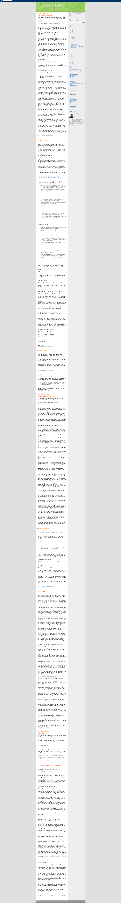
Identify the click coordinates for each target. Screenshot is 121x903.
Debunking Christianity (73, 85)
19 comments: (51, 727)
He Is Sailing (72, 81)
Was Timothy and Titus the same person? (46, 140)
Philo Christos (72, 77)
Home (52, 895)
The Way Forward (73, 71)
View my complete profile (72, 125)
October (72, 39)
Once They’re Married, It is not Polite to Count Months (49, 765)
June (71, 55)
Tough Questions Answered (74, 69)
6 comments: (51, 346)
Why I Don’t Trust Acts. (45, 159)
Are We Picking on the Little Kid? (45, 15)
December (72, 37)
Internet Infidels (72, 101)
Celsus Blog (72, 86)
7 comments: (51, 370)
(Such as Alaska (58, 682)
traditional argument (47, 619)
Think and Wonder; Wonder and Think (76, 70)
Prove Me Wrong (73, 75)
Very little (40, 301)
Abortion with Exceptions (43, 591)
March (72, 58)
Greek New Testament (73, 100)
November (72, 38)
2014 (71, 29)
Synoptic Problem (73, 106)
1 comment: (51, 135)
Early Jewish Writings (73, 99)
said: (64, 379)
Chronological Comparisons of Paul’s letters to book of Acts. (49, 177)
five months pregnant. (56, 769)
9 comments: (51, 586)
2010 (71, 33)
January (72, 61)
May (71, 56)
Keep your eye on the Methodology (45, 376)
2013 (71, 30)
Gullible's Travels (73, 82)
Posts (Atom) (44, 897)
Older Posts (64, 895)
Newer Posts (39, 895)
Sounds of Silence (41, 530)
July (71, 54)
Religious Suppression (42, 352)
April (71, 57)
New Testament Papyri (73, 103)
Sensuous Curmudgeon (74, 74)
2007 (71, 62)
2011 (71, 32)
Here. (64, 354)
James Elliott (42, 584)
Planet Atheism (72, 76)
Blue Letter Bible (72, 96)
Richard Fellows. (60, 160)
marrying (56, 681)
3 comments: (51, 390)
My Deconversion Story (74, 102)
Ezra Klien (40, 532)
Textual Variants (72, 107)
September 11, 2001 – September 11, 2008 (46, 396)
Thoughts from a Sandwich (53, 5)
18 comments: (51, 891)
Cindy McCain (43, 600)
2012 (71, 31)
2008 (71, 36)
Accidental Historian (73, 90)
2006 (71, 63)
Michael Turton (72, 78)
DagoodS (77, 113)
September (72, 40)
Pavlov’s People (41, 733)
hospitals (52, 859)
